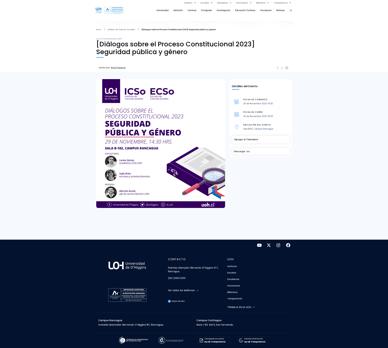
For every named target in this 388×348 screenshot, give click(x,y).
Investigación (223, 10)
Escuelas (205, 3)
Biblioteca (261, 3)
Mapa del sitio (178, 301)
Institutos (189, 3)
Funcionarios (242, 3)
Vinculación (266, 10)
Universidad (162, 10)
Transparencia (281, 3)
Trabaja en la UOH (239, 307)
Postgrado (206, 10)
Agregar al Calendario (246, 139)
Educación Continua (245, 10)
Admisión (178, 10)
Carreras (192, 10)
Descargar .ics (242, 151)
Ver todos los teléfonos (181, 290)
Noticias (280, 10)
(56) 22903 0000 (177, 278)
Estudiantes (223, 3)
